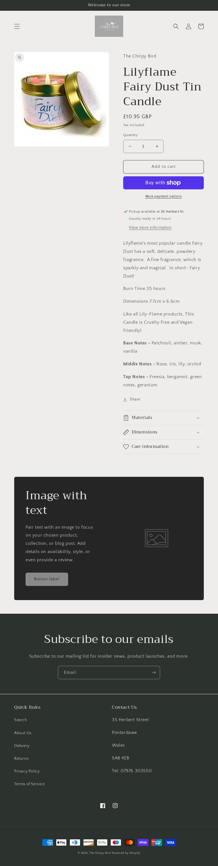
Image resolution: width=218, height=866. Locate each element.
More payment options (163, 196)
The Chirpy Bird (100, 853)
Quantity (130, 135)
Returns (21, 758)
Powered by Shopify (126, 853)
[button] (17, 26)
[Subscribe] (153, 672)
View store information (150, 227)
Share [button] (135, 399)
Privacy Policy (26, 771)
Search (20, 720)
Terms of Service (29, 784)
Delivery (22, 746)
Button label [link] (47, 579)
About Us (23, 733)
